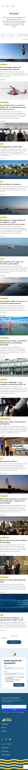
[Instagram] (6, 739)
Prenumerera (18, 685)
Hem (3, 6)
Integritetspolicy (22, 712)
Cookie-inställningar (6, 754)
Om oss (4, 727)
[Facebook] (2, 739)
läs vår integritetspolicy (12, 680)
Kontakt (4, 731)
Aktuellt (7, 6)
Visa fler (13, 642)
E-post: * (6, 671)
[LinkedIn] (10, 739)
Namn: (5, 666)
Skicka (14, 709)
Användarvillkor (5, 751)
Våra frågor (5, 724)
